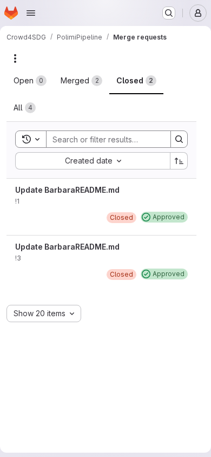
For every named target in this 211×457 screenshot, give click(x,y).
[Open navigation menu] (30, 13)
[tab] (30, 80)
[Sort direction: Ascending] (179, 160)
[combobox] (92, 160)
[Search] (179, 139)
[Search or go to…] (168, 12)
